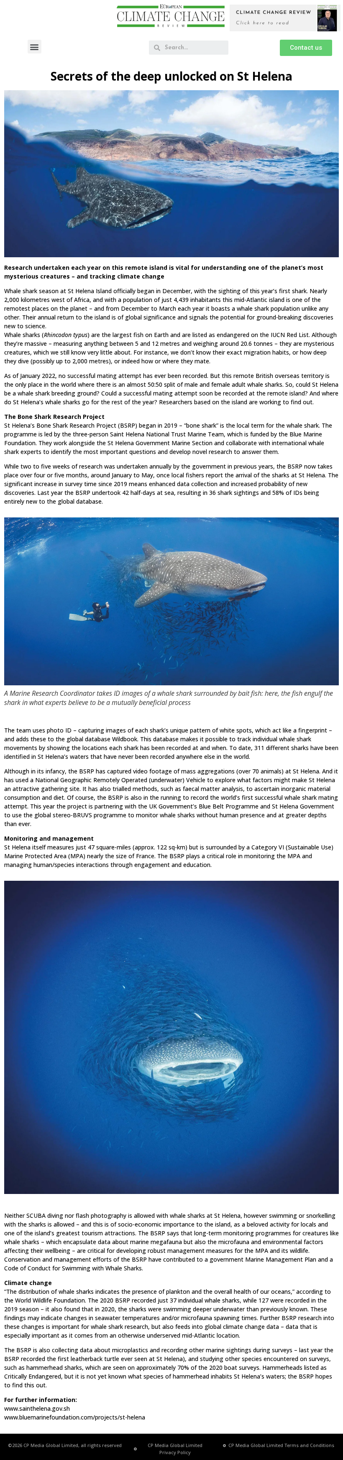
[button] (34, 46)
